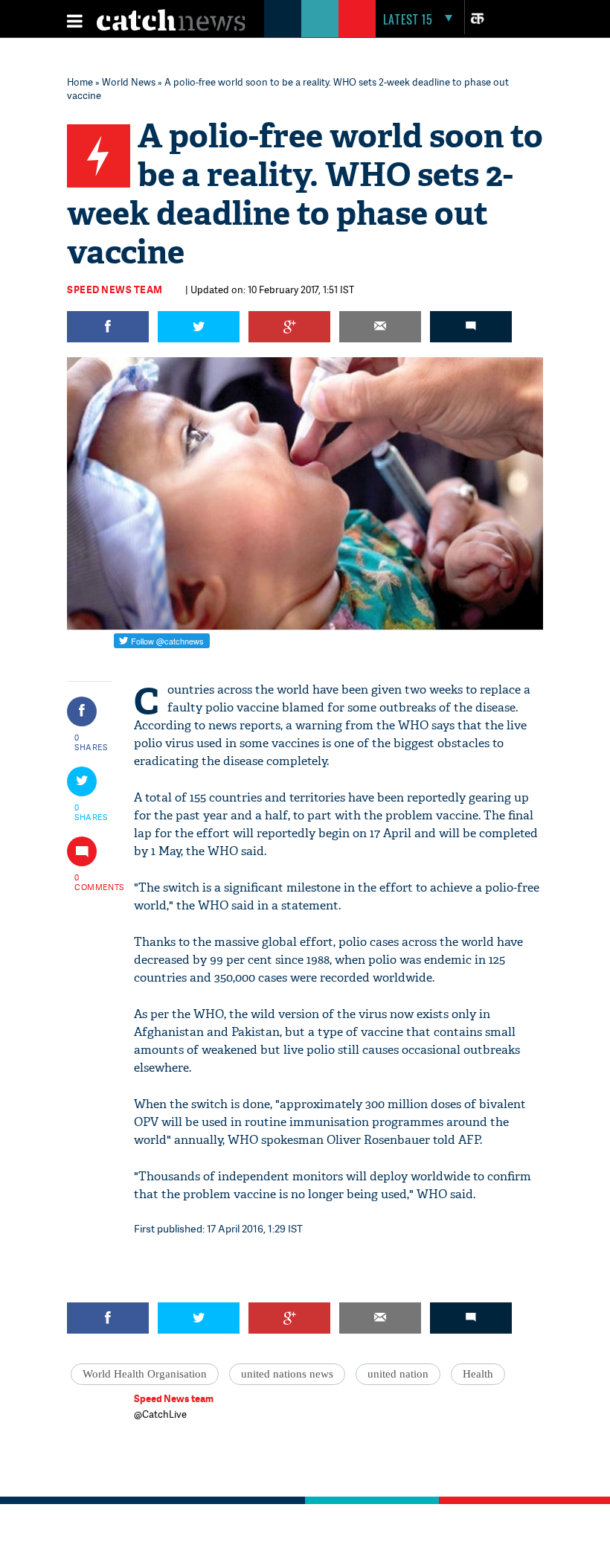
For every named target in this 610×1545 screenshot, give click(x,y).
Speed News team (115, 289)
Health (478, 1374)
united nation (397, 1374)
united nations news (287, 1374)
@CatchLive (160, 1414)
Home (80, 82)
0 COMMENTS (91, 882)
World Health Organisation (145, 1374)
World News (128, 82)
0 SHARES (91, 742)
